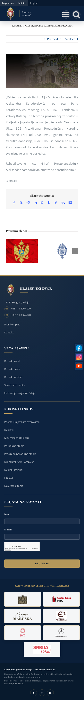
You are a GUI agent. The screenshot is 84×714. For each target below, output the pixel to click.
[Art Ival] (22, 599)
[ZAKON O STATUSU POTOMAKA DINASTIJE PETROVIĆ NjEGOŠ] (22, 251)
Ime (6, 514)
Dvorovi (8, 430)
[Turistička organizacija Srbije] (42, 649)
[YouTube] (79, 366)
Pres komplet (12, 324)
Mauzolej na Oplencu (16, 438)
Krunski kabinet (13, 377)
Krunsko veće (12, 369)
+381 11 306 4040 (21, 315)
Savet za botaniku (14, 385)
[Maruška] (22, 616)
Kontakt (9, 332)
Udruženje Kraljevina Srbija (19, 393)
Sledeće (70, 39)
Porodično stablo (14, 446)
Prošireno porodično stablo (20, 454)
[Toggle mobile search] (76, 14)
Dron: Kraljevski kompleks (19, 462)
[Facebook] (79, 348)
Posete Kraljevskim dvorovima (21, 422)
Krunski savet (12, 361)
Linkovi (8, 478)
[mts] (22, 632)
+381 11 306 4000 (21, 308)
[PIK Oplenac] (61, 616)
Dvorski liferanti (13, 470)
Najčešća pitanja (13, 486)
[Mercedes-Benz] (61, 632)
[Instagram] (79, 357)
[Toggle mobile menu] (66, 14)
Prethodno (54, 39)
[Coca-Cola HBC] (61, 599)
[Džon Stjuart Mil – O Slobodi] (62, 251)
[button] (9, 251)
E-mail (8, 529)
